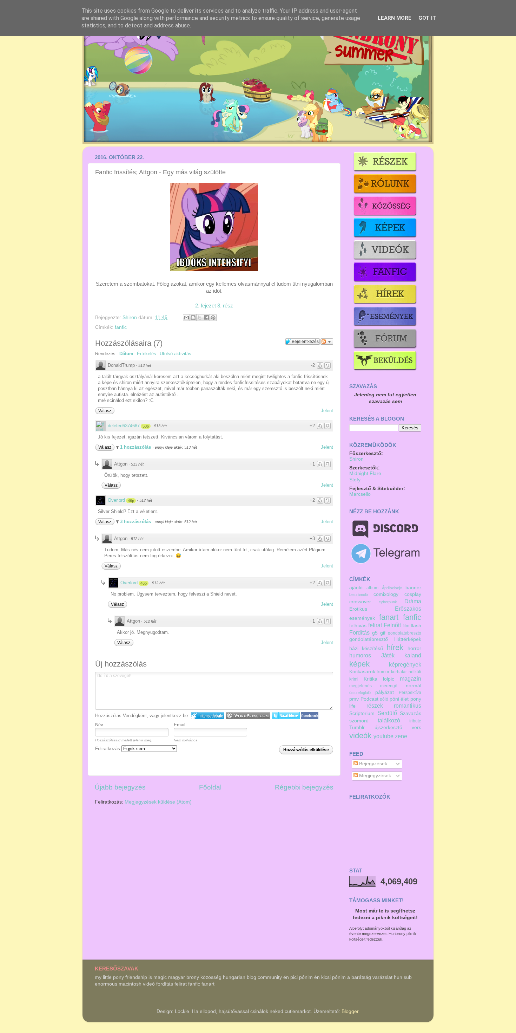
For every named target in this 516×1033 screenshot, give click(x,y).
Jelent (327, 410)
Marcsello (360, 494)
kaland (412, 655)
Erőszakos (408, 608)
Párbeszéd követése (326, 341)
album (372, 587)
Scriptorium (362, 713)
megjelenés (360, 685)
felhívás (357, 625)
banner (413, 587)
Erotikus (358, 609)
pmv (354, 699)
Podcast (369, 699)
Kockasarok (362, 671)
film (406, 625)
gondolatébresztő (368, 639)
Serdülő (387, 713)
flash (416, 625)
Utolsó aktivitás (175, 353)
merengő (388, 685)
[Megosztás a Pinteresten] (213, 317)
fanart (388, 617)
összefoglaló (360, 692)
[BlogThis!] (193, 317)
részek (374, 705)
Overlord (116, 500)
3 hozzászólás (136, 521)
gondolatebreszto (404, 633)
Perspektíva (410, 692)
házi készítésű (366, 648)
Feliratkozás (108, 748)
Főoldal (210, 787)
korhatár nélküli (406, 671)
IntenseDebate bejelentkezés (207, 715)
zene (401, 736)
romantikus (407, 705)
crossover (360, 601)
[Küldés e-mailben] (186, 317)
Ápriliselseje (392, 588)
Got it (427, 18)
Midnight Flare (365, 473)
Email (179, 724)
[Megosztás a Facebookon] (206, 317)
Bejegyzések (372, 763)
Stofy (354, 479)
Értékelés (146, 353)
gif (382, 633)
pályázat (384, 692)
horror (414, 648)
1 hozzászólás (136, 447)
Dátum (126, 353)
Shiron (130, 317)
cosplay (412, 594)
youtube (383, 736)
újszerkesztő (388, 727)
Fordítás (359, 632)
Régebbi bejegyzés (304, 787)
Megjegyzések (374, 775)
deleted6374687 (124, 425)
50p (146, 426)
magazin (410, 678)
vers (416, 727)
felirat (375, 625)
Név (99, 724)
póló (384, 699)
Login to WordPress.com (248, 715)
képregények (405, 664)
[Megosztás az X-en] (199, 317)
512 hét (145, 500)
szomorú (359, 720)
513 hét (144, 365)
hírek (394, 647)
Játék (388, 655)
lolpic (388, 679)
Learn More (394, 18)
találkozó (389, 720)
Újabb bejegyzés (120, 787)
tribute (415, 721)
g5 (375, 633)
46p (131, 501)
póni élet (399, 699)
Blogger (350, 1011)
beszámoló (358, 594)
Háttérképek (407, 639)
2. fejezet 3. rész (214, 305)
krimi (353, 679)
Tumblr (357, 727)
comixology (385, 594)
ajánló (356, 587)
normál (413, 685)
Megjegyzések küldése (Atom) (158, 802)
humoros (360, 655)
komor (383, 671)
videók (360, 735)
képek (359, 664)
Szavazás (410, 713)
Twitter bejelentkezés (286, 715)
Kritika (370, 679)
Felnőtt (392, 625)
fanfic (121, 327)
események (362, 618)
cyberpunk (388, 602)
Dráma (412, 601)
